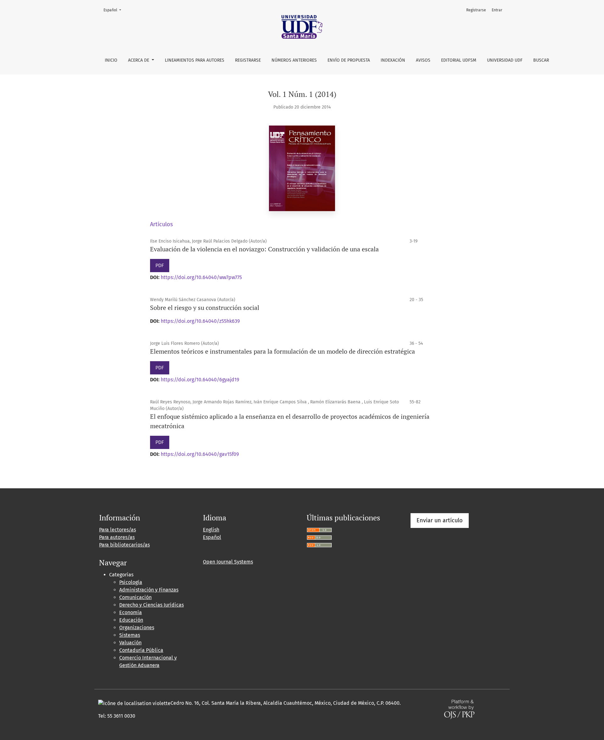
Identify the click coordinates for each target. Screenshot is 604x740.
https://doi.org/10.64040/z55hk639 (200, 321)
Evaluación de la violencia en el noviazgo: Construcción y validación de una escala (264, 249)
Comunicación (135, 597)
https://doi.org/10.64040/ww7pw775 (201, 277)
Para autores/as (117, 537)
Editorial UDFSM (458, 60)
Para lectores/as (117, 530)
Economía (130, 612)
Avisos (423, 60)
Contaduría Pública (141, 650)
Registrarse (248, 60)
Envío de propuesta (348, 60)
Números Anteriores (294, 60)
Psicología (130, 582)
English (211, 530)
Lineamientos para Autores (194, 60)
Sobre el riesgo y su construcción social (204, 307)
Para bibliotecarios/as (124, 545)
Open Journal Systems (228, 562)
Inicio (111, 60)
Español (114, 10)
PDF (159, 265)
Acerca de (139, 60)
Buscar (541, 60)
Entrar (497, 10)
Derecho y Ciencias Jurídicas (151, 605)
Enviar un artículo (440, 520)
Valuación (130, 643)
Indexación (393, 60)
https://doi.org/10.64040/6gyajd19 (200, 380)
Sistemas (129, 635)
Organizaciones (136, 628)
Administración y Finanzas (148, 590)
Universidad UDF (505, 60)
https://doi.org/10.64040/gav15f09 (200, 454)
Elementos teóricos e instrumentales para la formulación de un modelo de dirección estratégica (282, 351)
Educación (131, 620)
